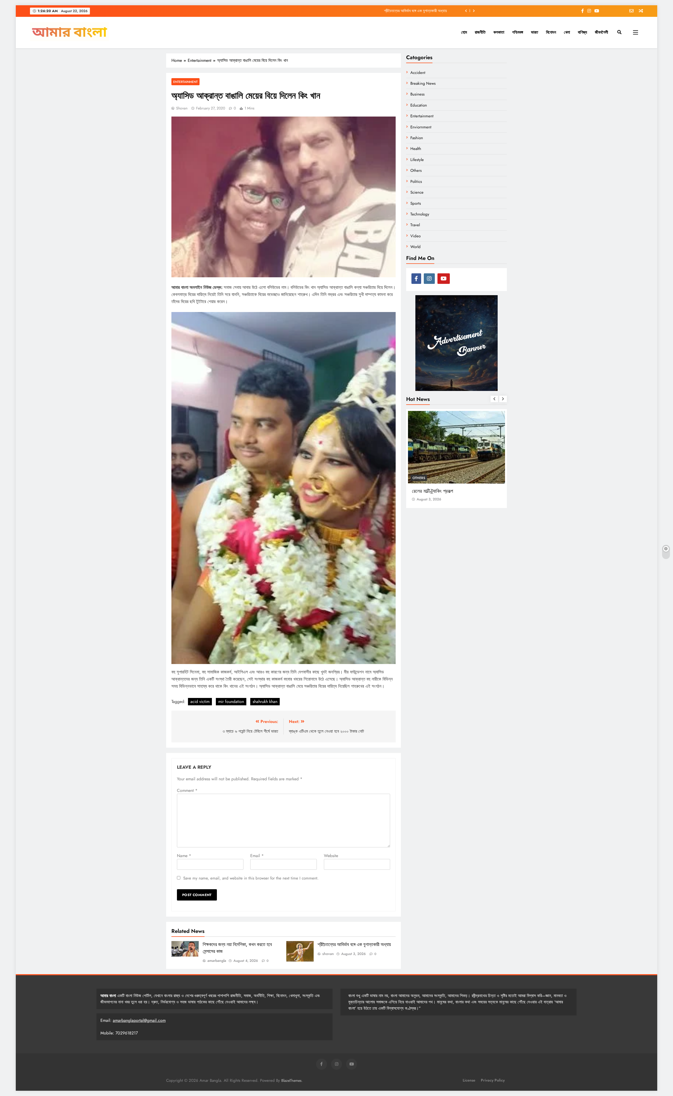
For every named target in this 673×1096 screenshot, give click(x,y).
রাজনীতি (480, 32)
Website (331, 856)
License (469, 1080)
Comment (187, 790)
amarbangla (216, 960)
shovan (181, 108)
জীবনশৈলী (601, 32)
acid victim (200, 701)
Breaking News (423, 83)
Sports (415, 203)
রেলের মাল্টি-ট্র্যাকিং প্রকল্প (432, 491)
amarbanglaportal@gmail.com (139, 1020)
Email (257, 856)
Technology (419, 214)
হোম (464, 32)
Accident (417, 73)
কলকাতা (498, 32)
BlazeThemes (291, 1080)
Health (415, 149)
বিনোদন (551, 32)
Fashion (416, 138)
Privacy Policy (493, 1080)
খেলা (567, 32)
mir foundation (231, 701)
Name (184, 856)
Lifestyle (417, 160)
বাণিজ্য (582, 32)
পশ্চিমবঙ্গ (517, 32)
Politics (416, 181)
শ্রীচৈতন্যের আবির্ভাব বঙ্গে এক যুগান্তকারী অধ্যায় (415, 11)
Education (418, 105)
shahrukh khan (265, 701)
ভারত (534, 32)
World (415, 247)
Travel (415, 225)
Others (416, 170)
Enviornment (420, 127)
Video (415, 236)
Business (417, 94)
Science (417, 192)
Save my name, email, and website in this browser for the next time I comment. (251, 878)
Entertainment (185, 81)
